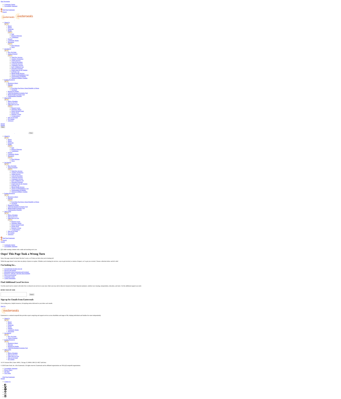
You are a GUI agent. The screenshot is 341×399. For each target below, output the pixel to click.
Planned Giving (15, 108)
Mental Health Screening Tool (16, 94)
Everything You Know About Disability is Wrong (25, 88)
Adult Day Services (16, 57)
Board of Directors (16, 35)
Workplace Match (16, 109)
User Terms (7, 373)
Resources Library (13, 83)
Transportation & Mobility (18, 76)
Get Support (7, 49)
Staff (12, 34)
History (10, 27)
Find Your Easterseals (8, 10)
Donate (3, 378)
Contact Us (7, 381)
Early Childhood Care (17, 67)
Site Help (7, 371)
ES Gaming (11, 119)
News (13, 47)
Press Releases (15, 45)
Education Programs (17, 68)
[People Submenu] (10, 32)
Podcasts (10, 85)
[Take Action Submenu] (6, 100)
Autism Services (16, 60)
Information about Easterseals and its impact (16, 272)
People (10, 30)
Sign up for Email (13, 117)
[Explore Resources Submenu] (6, 81)
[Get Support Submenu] (6, 51)
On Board (14, 90)
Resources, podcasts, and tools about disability (17, 273)
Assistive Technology (17, 59)
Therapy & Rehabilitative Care (20, 75)
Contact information (9, 278)
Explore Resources (9, 79)
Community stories (9, 277)
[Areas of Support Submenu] (10, 56)
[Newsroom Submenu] (10, 44)
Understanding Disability (15, 96)
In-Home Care (15, 71)
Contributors (14, 37)
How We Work (12, 52)
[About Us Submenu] (6, 24)
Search (4, 12)
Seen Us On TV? (13, 103)
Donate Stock (15, 112)
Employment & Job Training (19, 70)
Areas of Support (12, 54)
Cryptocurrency (15, 116)
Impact (10, 26)
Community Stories (9, 4)
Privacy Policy (8, 370)
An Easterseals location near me (13, 269)
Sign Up (3, 306)
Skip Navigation (5, 1)
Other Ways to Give (13, 104)
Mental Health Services (17, 73)
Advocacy (11, 120)
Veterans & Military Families (19, 78)
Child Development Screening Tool (18, 93)
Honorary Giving (16, 114)
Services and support (10, 270)
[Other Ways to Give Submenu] (10, 106)
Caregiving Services (17, 63)
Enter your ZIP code (8, 290)
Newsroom (11, 42)
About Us (7, 22)
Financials (10, 29)
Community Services (17, 65)
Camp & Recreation (17, 62)
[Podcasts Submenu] (10, 86)
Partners (10, 39)
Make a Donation (13, 101)
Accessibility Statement (10, 6)
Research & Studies (13, 91)
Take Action (7, 98)
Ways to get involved (10, 275)
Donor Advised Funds (17, 111)
